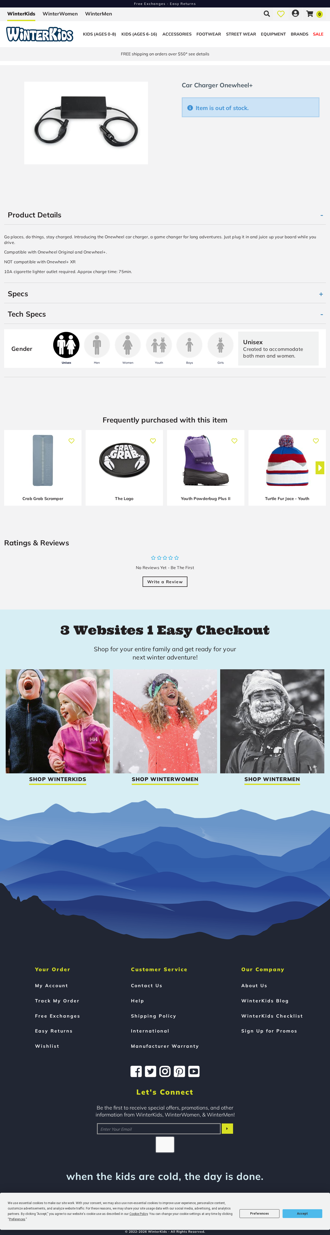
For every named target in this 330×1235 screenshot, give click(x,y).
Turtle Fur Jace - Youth (287, 498)
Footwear (208, 34)
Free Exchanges (57, 1016)
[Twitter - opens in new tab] (150, 1071)
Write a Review (165, 581)
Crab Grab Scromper (42, 498)
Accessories (177, 34)
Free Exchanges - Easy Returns (165, 4)
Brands (299, 34)
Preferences (259, 1213)
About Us (254, 985)
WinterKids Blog (265, 1000)
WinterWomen (60, 14)
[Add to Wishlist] (71, 438)
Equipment (273, 34)
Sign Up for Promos (269, 1031)
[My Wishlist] (281, 13)
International (150, 1031)
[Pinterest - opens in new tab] (179, 1071)
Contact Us (147, 985)
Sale (318, 34)
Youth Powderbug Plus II (205, 498)
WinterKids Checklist (272, 1016)
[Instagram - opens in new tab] (165, 1071)
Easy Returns (54, 1031)
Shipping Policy (154, 1016)
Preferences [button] (17, 1219)
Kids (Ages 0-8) (99, 34)
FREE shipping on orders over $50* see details (165, 53)
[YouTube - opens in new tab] (193, 1071)
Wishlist (47, 1046)
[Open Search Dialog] (267, 13)
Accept (302, 1213)
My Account (51, 985)
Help (137, 1000)
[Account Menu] (295, 13)
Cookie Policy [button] (138, 1214)
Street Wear (241, 34)
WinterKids (21, 14)
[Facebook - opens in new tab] (136, 1071)
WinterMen (98, 14)
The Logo (124, 498)
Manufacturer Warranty (165, 1046)
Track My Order (57, 1000)
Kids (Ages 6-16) (139, 34)
